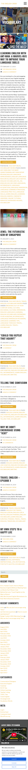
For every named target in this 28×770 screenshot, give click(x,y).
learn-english (11, 194)
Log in (2, 710)
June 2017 (3, 670)
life (13, 562)
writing (13, 374)
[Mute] (22, 740)
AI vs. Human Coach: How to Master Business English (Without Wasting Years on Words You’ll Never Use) (13, 588)
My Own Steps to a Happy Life (11, 530)
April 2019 (3, 668)
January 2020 (4, 659)
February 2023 (5, 644)
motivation (20, 562)
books (8, 560)
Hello (2, 607)
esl (18, 181)
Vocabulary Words (8, 168)
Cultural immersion (17, 310)
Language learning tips (9, 321)
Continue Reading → (8, 162)
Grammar (3, 686)
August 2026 (4, 627)
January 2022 (4, 653)
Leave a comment (9, 72)
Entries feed (4, 712)
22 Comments (8, 442)
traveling (11, 521)
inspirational (5, 562)
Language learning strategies (12, 189)
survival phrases (7, 519)
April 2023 (3, 642)
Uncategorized (5, 699)
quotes (12, 564)
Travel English (15, 508)
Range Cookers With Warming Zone (11, 616)
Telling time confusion (13, 383)
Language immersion (18, 187)
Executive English (6, 683)
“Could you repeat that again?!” (11, 336)
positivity (4, 564)
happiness (16, 560)
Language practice (8, 192)
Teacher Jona (7, 539)
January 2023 (4, 646)
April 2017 (3, 672)
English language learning (11, 312)
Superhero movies (15, 200)
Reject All (14, 766)
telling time (5, 419)
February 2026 (5, 633)
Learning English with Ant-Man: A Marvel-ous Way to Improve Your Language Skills (13, 57)
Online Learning (5, 690)
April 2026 (3, 631)
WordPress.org (5, 716)
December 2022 (5, 649)
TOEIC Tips (4, 694)
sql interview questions (7, 612)
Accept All (14, 759)
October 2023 (5, 640)
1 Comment (7, 348)
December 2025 (5, 636)
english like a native (17, 179)
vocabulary (5, 202)
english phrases (12, 514)
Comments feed (5, 714)
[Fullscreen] (25, 740)
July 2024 (3, 638)
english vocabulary (8, 181)
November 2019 (5, 664)
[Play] (3, 740)
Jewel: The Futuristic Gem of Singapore (12, 233)
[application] (14, 734)
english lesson (12, 368)
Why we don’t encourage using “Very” (10, 430)
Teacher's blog (15, 166)
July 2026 (3, 629)
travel (15, 325)
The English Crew (9, 3)
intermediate (5, 185)
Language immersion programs (13, 318)
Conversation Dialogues (8, 681)
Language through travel (11, 323)
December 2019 (5, 662)
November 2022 (5, 651)
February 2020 (5, 657)
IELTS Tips (3, 688)
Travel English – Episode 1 (10, 478)
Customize (14, 763)
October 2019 (5, 666)
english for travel (13, 510)
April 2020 (3, 655)
